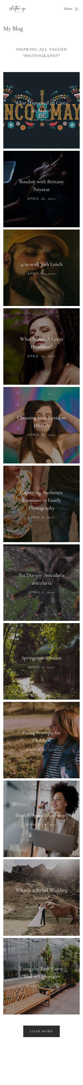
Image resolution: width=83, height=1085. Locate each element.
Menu (68, 9)
